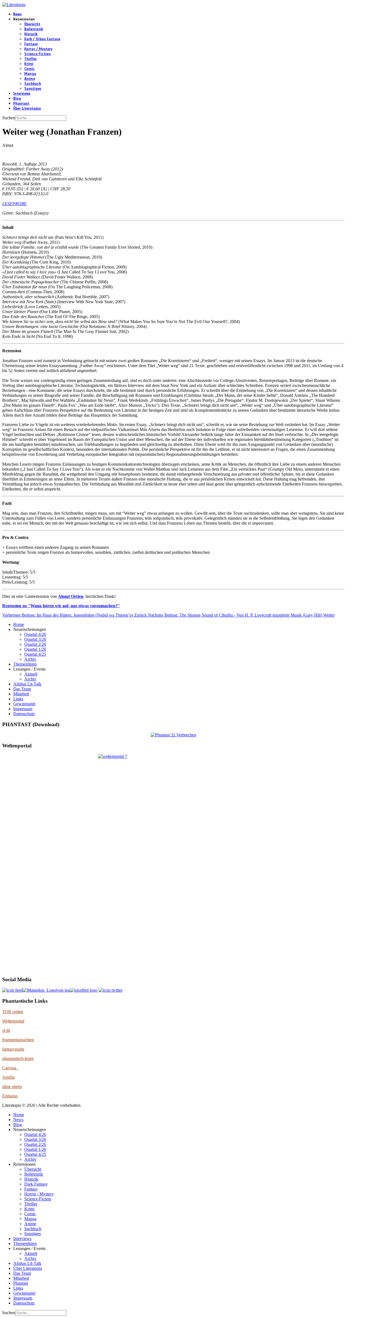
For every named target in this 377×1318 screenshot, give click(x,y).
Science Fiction (37, 54)
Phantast (21, 103)
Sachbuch (32, 84)
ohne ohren (12, 1086)
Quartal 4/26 (35, 634)
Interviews (21, 93)
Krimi (28, 64)
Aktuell (30, 674)
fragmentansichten (18, 1039)
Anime (29, 79)
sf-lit (6, 1030)
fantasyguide (13, 1049)
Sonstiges (32, 88)
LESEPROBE (14, 203)
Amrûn (8, 1077)
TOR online (12, 1011)
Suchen (8, 117)
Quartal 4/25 (35, 654)
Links (18, 698)
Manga (30, 74)
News (17, 14)
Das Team (22, 689)
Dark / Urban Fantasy (42, 39)
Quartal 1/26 (35, 649)
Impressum (22, 708)
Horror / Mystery (38, 49)
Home (18, 624)
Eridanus (10, 1096)
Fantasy (31, 44)
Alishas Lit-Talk (27, 684)
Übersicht (32, 24)
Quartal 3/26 (35, 639)
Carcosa (10, 1067)
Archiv (30, 659)
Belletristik (33, 29)
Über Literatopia (27, 108)
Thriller (30, 59)
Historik (31, 34)
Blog (17, 98)
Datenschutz (24, 713)
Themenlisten (25, 664)
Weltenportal (13, 1021)
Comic (29, 69)
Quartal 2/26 (35, 644)
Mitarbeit (21, 693)
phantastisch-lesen (18, 1058)
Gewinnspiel (24, 703)
